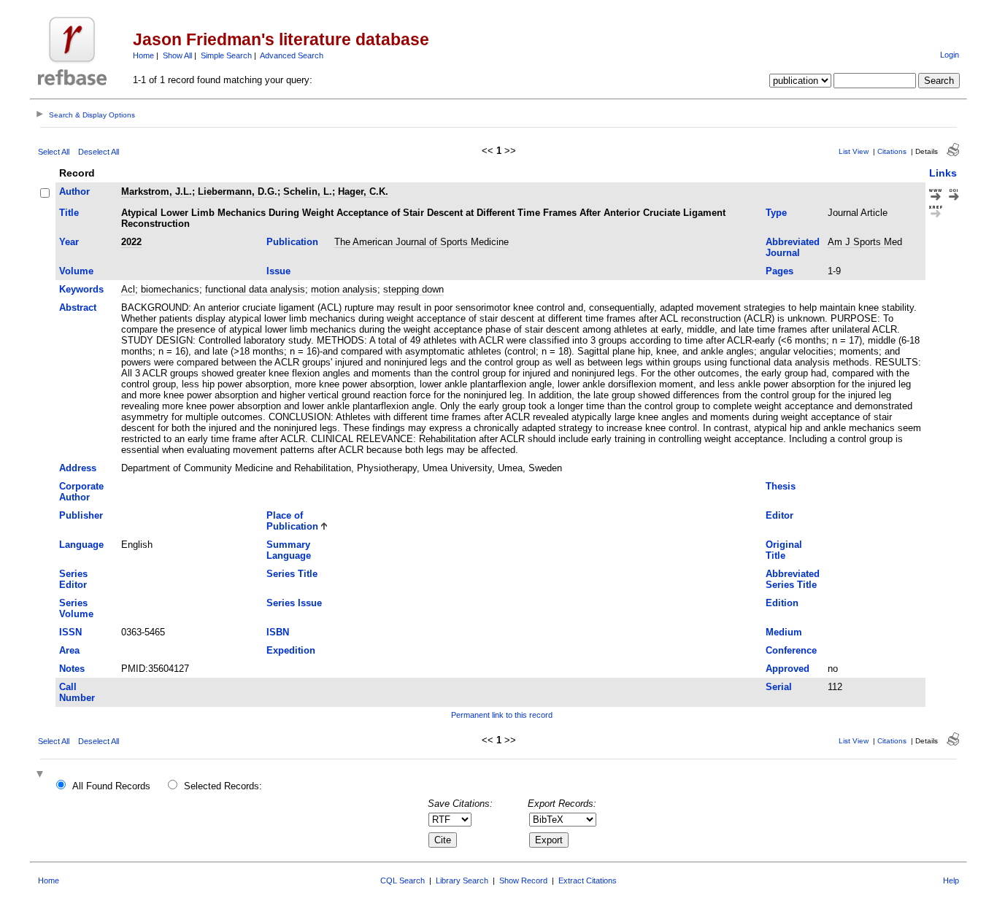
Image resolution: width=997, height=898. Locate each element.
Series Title (291, 573)
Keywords (81, 289)
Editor (779, 515)
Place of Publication (292, 521)
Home (143, 55)
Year (69, 241)
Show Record (523, 880)
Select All (53, 151)
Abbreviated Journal (793, 247)
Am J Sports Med (865, 241)
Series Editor (73, 579)
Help (951, 880)
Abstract (77, 307)
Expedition (290, 650)
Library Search (462, 880)
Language (81, 544)
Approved (787, 668)
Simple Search (226, 55)
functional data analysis (255, 289)
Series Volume (76, 608)
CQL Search (402, 880)
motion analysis (344, 289)
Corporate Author (81, 492)
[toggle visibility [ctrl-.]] (41, 775)
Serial (779, 686)
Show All (177, 55)
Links (943, 173)
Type (776, 212)
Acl (128, 289)
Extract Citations (587, 880)
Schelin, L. (307, 191)
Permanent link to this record (502, 715)
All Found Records (111, 786)
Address (77, 467)
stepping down (413, 289)
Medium (784, 632)
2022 (131, 241)
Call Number (77, 692)
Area (69, 650)
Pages (779, 271)
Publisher (81, 515)
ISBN (277, 632)
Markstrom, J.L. (156, 191)
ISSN (70, 632)
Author (74, 191)
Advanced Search (291, 55)
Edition (782, 602)
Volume (76, 271)
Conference (791, 650)
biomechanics (170, 289)
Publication (292, 241)
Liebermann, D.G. (237, 191)
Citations (891, 151)
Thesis (781, 486)
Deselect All (98, 151)
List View (854, 151)
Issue (278, 271)
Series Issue (294, 602)
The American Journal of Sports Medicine (421, 241)
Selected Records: (223, 786)
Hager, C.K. (363, 191)
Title (69, 212)
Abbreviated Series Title (793, 579)
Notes (72, 668)
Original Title (784, 550)
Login (949, 54)
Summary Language (288, 550)
